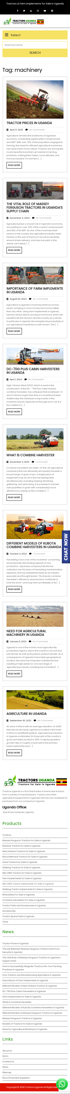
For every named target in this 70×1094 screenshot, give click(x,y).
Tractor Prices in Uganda (29, 123)
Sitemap (6, 1072)
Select (16, 35)
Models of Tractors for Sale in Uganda (22, 1023)
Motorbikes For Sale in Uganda (18, 894)
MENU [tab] (62, 20)
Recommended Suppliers (16, 1077)
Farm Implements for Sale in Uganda (21, 996)
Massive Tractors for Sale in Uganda (21, 845)
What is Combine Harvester (30, 455)
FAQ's (5, 1056)
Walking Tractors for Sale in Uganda (21, 867)
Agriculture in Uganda (27, 713)
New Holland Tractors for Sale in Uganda (23, 851)
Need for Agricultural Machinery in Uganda (26, 633)
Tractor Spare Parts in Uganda (18, 916)
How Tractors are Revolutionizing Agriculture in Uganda (31, 975)
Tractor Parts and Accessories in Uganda (24, 905)
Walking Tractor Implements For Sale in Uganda (27, 889)
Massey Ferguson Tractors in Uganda (22, 1018)
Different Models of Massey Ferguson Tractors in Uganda (32, 1012)
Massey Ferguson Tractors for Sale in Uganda (26, 840)
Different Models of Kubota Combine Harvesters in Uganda (34, 545)
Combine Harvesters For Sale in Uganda (23, 900)
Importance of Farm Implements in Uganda (35, 290)
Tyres (5, 921)
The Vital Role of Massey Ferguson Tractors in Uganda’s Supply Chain (35, 207)
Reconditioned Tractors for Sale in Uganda (24, 856)
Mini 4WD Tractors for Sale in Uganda (21, 873)
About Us (7, 1050)
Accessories (9, 910)
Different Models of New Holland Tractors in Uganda (29, 985)
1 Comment (42, 461)
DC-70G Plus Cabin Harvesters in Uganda (33, 371)
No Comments (37, 129)
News (5, 1067)
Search (35, 53)
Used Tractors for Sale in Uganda (19, 862)
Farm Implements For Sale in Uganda (21, 878)
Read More (14, 165)
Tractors (6, 835)
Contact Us (8, 1061)
